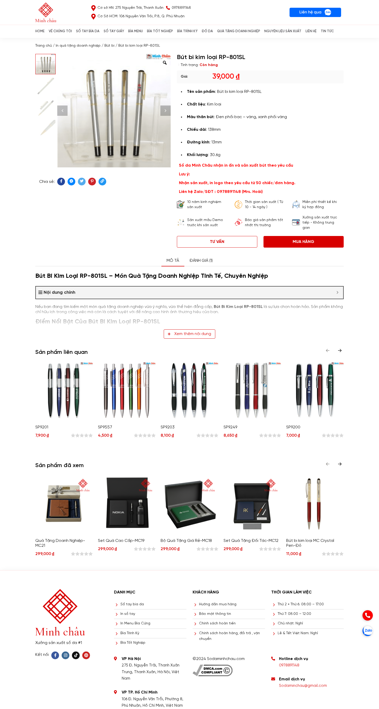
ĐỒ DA (207, 31)
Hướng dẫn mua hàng (217, 604)
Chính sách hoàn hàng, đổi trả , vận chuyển (229, 636)
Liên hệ (311, 31)
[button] (340, 350)
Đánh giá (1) (201, 260)
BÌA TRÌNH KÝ (187, 31)
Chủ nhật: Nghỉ (290, 623)
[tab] (172, 260)
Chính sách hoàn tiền (217, 623)
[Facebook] (55, 655)
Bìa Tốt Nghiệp (132, 643)
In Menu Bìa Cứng (135, 623)
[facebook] (61, 181)
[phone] (367, 615)
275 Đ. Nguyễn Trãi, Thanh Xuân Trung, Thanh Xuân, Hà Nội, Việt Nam (150, 672)
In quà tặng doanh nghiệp (78, 46)
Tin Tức (327, 31)
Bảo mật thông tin (215, 614)
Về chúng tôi (60, 31)
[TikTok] (76, 655)
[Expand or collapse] (337, 292)
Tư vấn (217, 242)
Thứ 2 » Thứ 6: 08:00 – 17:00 (301, 604)
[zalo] (367, 631)
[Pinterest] (86, 655)
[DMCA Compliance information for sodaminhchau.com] (213, 668)
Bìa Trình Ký (129, 633)
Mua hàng (303, 242)
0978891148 (289, 665)
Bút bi (109, 46)
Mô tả (173, 260)
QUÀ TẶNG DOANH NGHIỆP (238, 31)
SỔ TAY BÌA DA (88, 31)
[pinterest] (92, 181)
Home (40, 31)
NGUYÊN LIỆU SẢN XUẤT (282, 31)
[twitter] (82, 181)
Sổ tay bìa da (132, 604)
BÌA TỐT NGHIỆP (160, 31)
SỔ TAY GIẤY (114, 31)
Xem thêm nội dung (192, 334)
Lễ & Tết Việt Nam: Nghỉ (298, 633)
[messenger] (71, 181)
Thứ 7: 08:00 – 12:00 (294, 614)
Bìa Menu (135, 31)
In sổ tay (127, 614)
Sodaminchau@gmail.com (303, 686)
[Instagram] (65, 655)
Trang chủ (43, 46)
